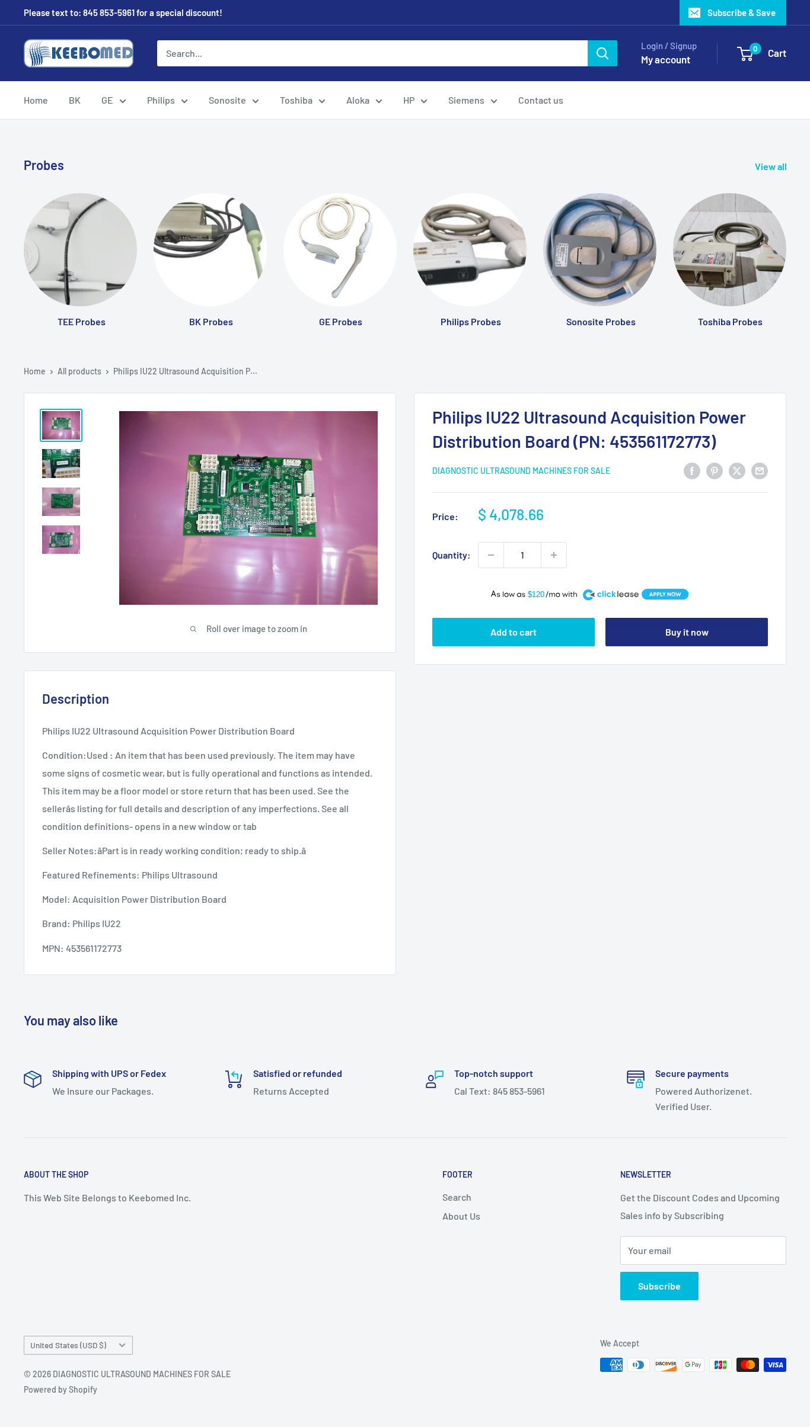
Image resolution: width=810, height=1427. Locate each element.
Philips (161, 99)
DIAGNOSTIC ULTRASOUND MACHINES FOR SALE (521, 471)
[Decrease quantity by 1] (491, 555)
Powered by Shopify (60, 1389)
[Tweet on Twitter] (737, 470)
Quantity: (451, 554)
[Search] (602, 53)
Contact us (540, 99)
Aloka (357, 99)
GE (107, 99)
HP (408, 99)
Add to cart (513, 632)
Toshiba (296, 99)
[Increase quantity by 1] (553, 555)
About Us (461, 1215)
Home (36, 99)
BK (75, 99)
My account (665, 59)
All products (79, 371)
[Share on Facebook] (692, 470)
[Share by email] (759, 470)
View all (772, 166)
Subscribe (659, 1285)
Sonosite (227, 99)
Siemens (466, 99)
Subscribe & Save (741, 12)
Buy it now (687, 632)
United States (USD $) (68, 1345)
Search (456, 1196)
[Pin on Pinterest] (714, 470)
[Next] (786, 248)
